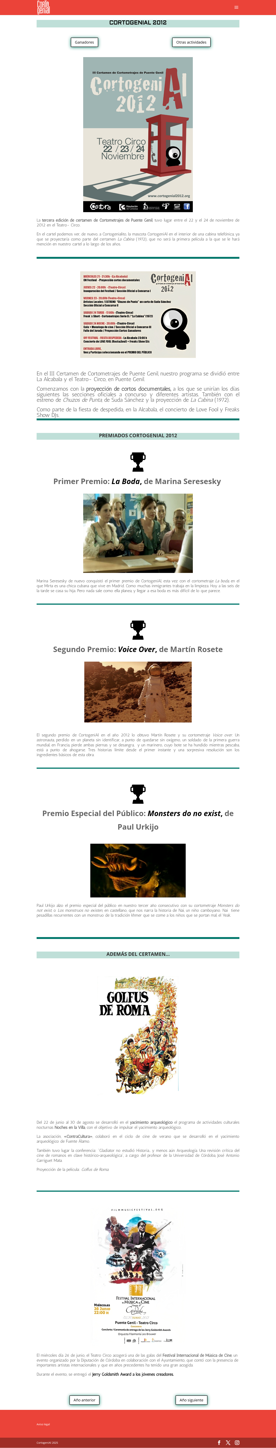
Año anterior (84, 1400)
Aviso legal (43, 1424)
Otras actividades (191, 42)
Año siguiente (191, 1400)
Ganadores (84, 42)
